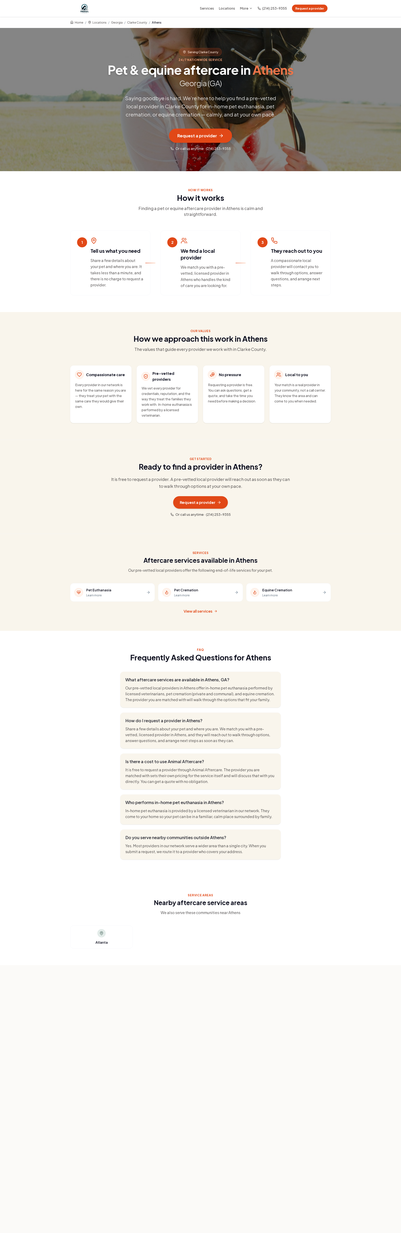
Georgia (117, 22)
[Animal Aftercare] (85, 8)
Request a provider (309, 8)
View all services (198, 611)
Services (207, 8)
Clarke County (137, 22)
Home (79, 22)
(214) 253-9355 (274, 8)
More (244, 8)
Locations (227, 8)
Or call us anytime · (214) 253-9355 (203, 148)
